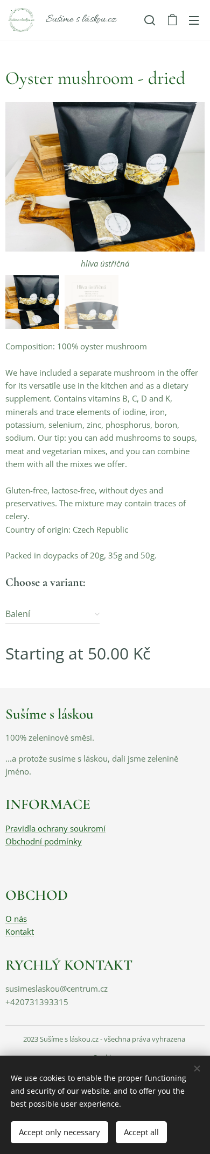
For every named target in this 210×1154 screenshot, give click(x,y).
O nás (16, 918)
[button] (150, 19)
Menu (194, 20)
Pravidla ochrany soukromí (55, 828)
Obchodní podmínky (43, 841)
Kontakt (19, 931)
